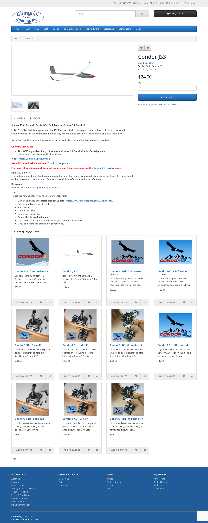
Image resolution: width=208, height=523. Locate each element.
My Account (159, 478)
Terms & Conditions (20, 495)
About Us (15, 478)
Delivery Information (20, 504)
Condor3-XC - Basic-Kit (29, 345)
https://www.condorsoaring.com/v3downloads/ (34, 187)
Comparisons (125, 29)
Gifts (46, 29)
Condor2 (149, 63)
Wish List (158, 485)
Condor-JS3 (29, 38)
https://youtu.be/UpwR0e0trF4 (34, 158)
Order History (160, 482)
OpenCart (27, 516)
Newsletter (159, 488)
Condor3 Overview (103, 168)
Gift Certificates (113, 482)
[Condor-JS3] (72, 70)
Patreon (15, 482)
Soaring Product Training (22, 488)
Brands (109, 478)
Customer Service (19, 498)
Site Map (63, 485)
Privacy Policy (17, 501)
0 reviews (158, 104)
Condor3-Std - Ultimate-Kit (126, 418)
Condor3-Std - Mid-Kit (76, 345)
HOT (18, 29)
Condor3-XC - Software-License (172, 273)
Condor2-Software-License (31, 271)
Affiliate (109, 485)
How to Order (17, 485)
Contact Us (64, 478)
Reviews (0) (35, 118)
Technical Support (19, 491)
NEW (28, 29)
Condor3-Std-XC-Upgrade (173, 345)
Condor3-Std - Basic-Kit (29, 418)
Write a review (170, 104)
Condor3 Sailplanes (59, 163)
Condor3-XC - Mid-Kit (75, 418)
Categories (109, 29)
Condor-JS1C (70, 271)
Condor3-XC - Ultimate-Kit (126, 345)
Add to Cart (167, 97)
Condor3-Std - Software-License (125, 273)
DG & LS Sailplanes (72, 29)
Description (19, 118)
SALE (37, 29)
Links (138, 29)
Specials (110, 488)
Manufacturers (92, 29)
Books (56, 29)
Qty (139, 82)
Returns (62, 482)
